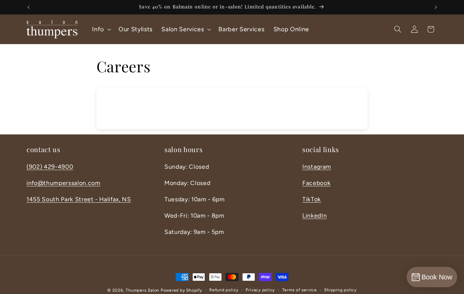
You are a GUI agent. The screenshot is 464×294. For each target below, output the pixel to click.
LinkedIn (314, 215)
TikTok (311, 199)
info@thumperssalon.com (63, 182)
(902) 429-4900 (49, 166)
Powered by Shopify (181, 290)
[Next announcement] (435, 7)
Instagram (316, 166)
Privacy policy (260, 290)
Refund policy (223, 290)
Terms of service (299, 290)
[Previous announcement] (28, 7)
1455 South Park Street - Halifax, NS (78, 199)
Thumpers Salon (142, 290)
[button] (101, 29)
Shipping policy (340, 290)
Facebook (316, 182)
